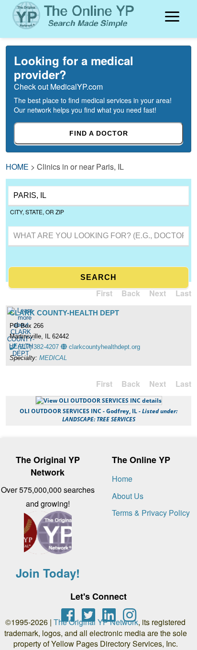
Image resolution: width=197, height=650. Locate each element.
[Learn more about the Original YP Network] (48, 537)
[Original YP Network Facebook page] (68, 615)
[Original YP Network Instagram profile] (129, 615)
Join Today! (48, 573)
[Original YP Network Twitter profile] (88, 615)
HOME (17, 166)
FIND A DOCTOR (98, 133)
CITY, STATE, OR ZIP (37, 212)
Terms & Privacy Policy (151, 512)
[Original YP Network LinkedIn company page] (109, 615)
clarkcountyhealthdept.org (103, 346)
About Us (127, 495)
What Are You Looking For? (45, 225)
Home (122, 478)
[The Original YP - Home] (68, 30)
